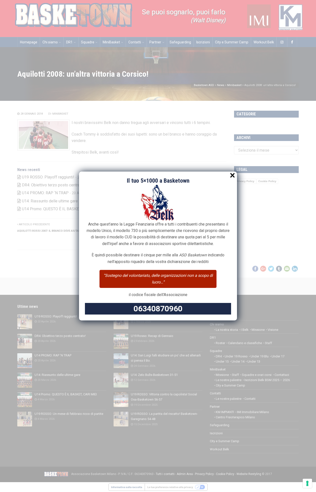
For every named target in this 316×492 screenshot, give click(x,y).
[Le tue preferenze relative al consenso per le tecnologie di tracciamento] (307, 483)
